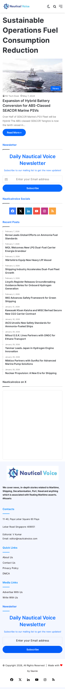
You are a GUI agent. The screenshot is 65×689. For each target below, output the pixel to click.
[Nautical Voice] (16, 6)
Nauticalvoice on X (14, 382)
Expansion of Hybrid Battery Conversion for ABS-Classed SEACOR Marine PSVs (26, 106)
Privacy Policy (11, 568)
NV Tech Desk (12, 96)
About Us (8, 557)
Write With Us (10, 597)
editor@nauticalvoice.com (23, 538)
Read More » (14, 132)
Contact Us (9, 562)
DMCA (6, 573)
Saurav (34, 671)
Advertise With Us (13, 592)
